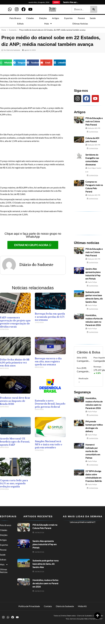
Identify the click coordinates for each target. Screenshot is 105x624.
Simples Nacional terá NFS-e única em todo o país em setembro (48, 444)
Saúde (2, 554)
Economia (13, 30)
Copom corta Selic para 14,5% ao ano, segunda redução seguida (14, 483)
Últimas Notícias (4, 570)
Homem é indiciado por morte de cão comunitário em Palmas (92, 451)
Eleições (4, 535)
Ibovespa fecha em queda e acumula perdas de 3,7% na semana (50, 316)
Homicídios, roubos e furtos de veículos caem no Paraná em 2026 (45, 583)
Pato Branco (5, 525)
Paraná (3, 550)
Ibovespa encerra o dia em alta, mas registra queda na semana (48, 361)
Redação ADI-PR (94, 128)
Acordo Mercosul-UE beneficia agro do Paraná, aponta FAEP (15, 441)
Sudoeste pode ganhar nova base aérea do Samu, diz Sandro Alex (46, 563)
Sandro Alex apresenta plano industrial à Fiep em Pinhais (45, 544)
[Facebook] (23, 9)
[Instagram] (17, 9)
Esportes (4, 545)
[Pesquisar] (93, 9)
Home (3, 30)
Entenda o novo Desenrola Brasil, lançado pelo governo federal (50, 403)
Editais (3, 559)
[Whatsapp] (10, 9)
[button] (6, 63)
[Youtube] (30, 9)
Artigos (3, 540)
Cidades (3, 530)
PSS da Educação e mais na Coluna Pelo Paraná (94, 121)
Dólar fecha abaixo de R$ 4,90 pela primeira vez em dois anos (14, 362)
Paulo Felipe (92, 282)
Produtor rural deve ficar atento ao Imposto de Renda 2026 (15, 400)
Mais (2, 564)
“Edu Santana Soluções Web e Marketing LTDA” (84, 619)
